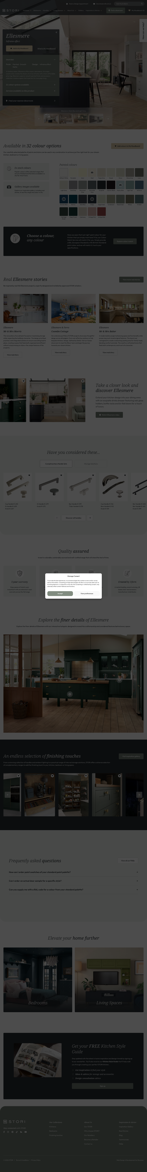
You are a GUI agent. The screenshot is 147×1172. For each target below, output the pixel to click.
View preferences (87, 593)
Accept (60, 593)
